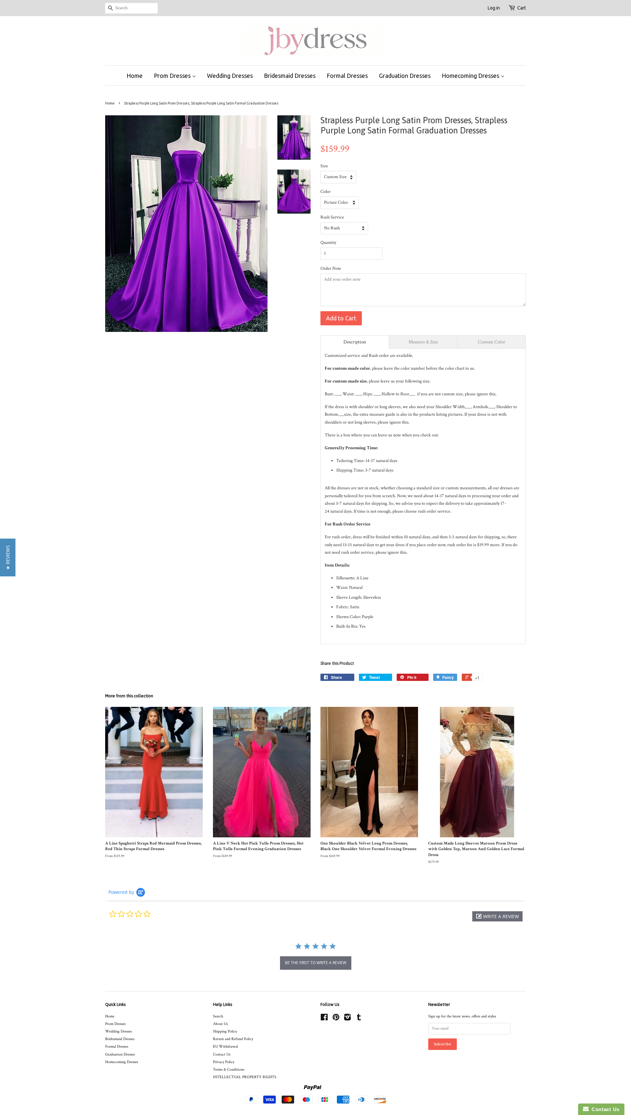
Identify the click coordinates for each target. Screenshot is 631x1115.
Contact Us (221, 1054)
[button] (497, 916)
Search (218, 1016)
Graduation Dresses (405, 75)
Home (135, 75)
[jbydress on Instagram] (347, 1018)
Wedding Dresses (230, 75)
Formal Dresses (347, 75)
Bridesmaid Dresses (290, 75)
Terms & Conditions (228, 1069)
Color (325, 192)
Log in (494, 8)
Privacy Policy (223, 1061)
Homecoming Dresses (471, 75)
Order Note (330, 268)
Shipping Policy (225, 1031)
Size (324, 166)
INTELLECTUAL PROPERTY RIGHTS (244, 1077)
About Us (220, 1023)
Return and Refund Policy (233, 1038)
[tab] (354, 342)
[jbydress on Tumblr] (358, 1018)
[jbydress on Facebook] (324, 1018)
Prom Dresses (173, 75)
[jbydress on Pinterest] (335, 1018)
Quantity (328, 242)
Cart (521, 8)
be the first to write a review (315, 962)
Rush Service (332, 217)
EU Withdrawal (225, 1046)
